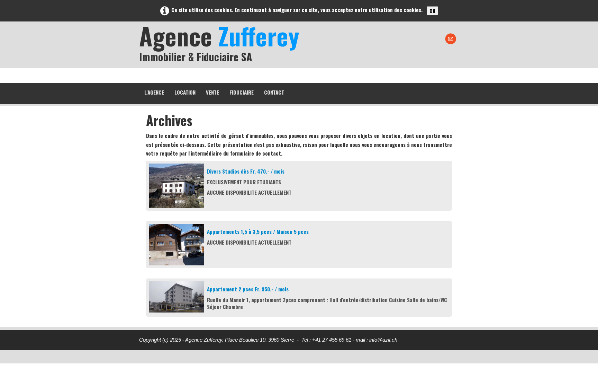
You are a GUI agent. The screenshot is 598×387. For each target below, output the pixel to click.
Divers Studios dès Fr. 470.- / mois (245, 171)
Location (185, 92)
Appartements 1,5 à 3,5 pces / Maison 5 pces (258, 231)
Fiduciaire (241, 92)
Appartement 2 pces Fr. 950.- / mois (248, 289)
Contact (274, 92)
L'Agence (154, 92)
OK (432, 11)
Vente (212, 92)
